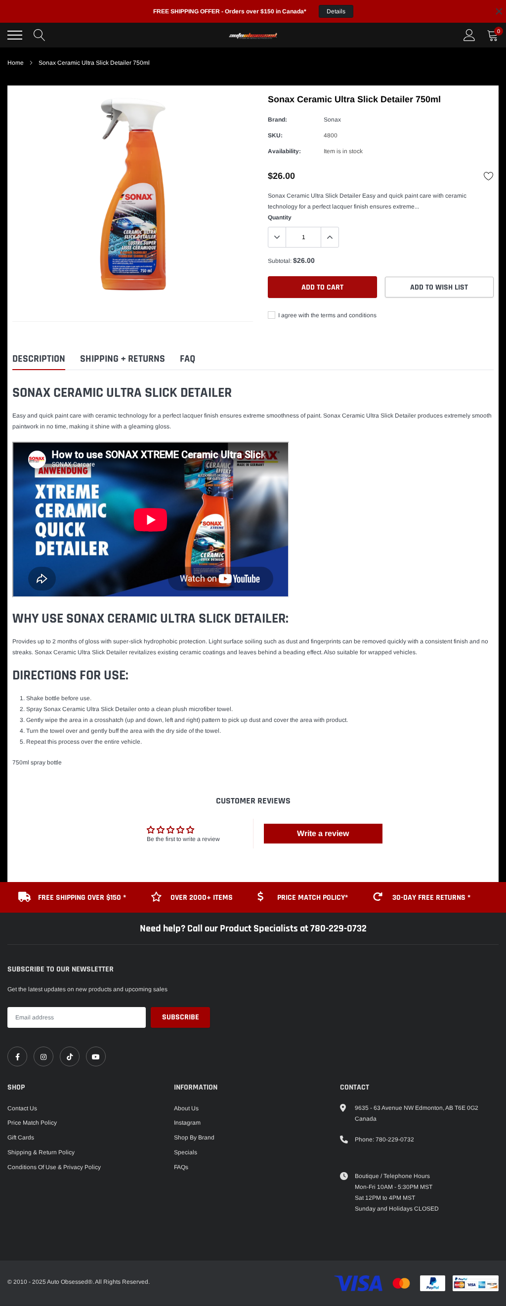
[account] (469, 35)
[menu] (14, 35)
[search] (39, 35)
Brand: (277, 119)
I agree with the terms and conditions (327, 315)
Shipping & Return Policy (41, 1152)
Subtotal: (280, 260)
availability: (284, 151)
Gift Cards (20, 1137)
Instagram (187, 1122)
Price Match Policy (32, 1122)
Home (15, 62)
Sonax (332, 119)
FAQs (181, 1167)
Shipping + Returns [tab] (122, 359)
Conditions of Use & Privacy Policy (54, 1167)
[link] (17, 1056)
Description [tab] (38, 359)
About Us (186, 1108)
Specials (185, 1152)
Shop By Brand (194, 1137)
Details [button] (336, 11)
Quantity (280, 217)
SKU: (275, 135)
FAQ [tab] (187, 359)
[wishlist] (489, 176)
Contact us (22, 1108)
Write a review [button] (323, 833)
